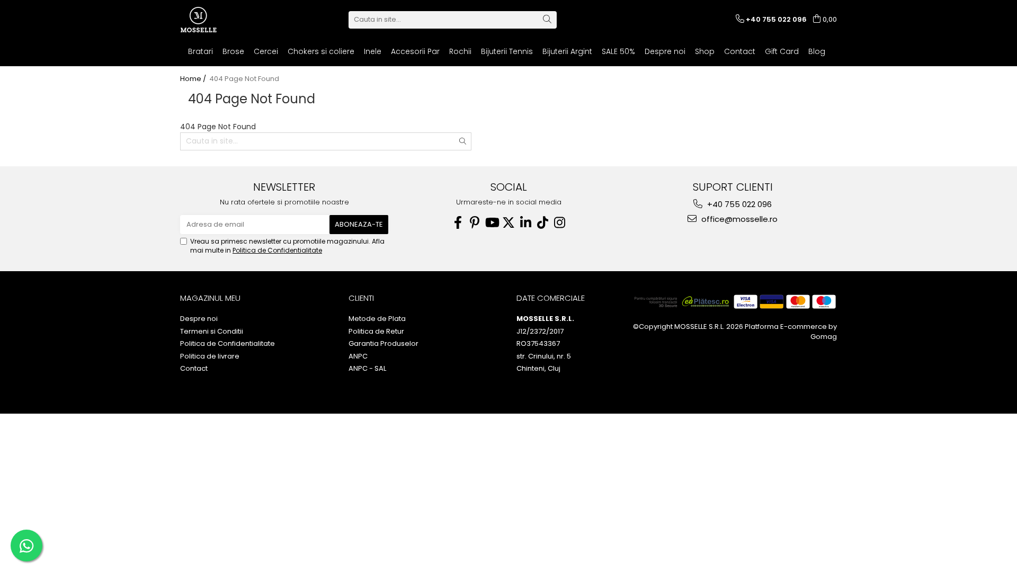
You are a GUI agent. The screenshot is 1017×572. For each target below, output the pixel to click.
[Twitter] (508, 222)
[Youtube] (491, 222)
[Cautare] (547, 20)
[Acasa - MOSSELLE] (233, 19)
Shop (705, 51)
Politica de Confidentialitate (277, 250)
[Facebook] (457, 222)
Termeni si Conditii (211, 331)
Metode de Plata (377, 319)
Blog (816, 51)
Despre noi (665, 51)
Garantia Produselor (383, 343)
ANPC (358, 356)
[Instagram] (559, 222)
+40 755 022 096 (738, 204)
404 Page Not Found (244, 79)
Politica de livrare (209, 356)
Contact (739, 51)
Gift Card (782, 51)
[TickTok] (542, 222)
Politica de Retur (376, 331)
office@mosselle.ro (738, 219)
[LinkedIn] (525, 222)
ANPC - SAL (367, 368)
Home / (194, 79)
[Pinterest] (474, 222)
